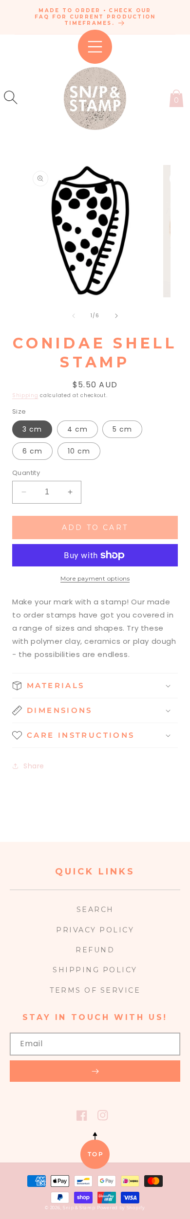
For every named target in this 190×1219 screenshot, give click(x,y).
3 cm (32, 429)
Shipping (25, 395)
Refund (95, 950)
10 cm (79, 451)
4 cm (77, 429)
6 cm (32, 451)
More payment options (95, 578)
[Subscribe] (95, 1071)
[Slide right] (116, 316)
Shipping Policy (95, 969)
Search (95, 909)
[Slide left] (73, 316)
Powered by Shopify (121, 1207)
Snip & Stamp (79, 1207)
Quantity (26, 472)
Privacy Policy (95, 930)
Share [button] (33, 766)
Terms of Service (95, 990)
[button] (10, 97)
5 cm (122, 429)
